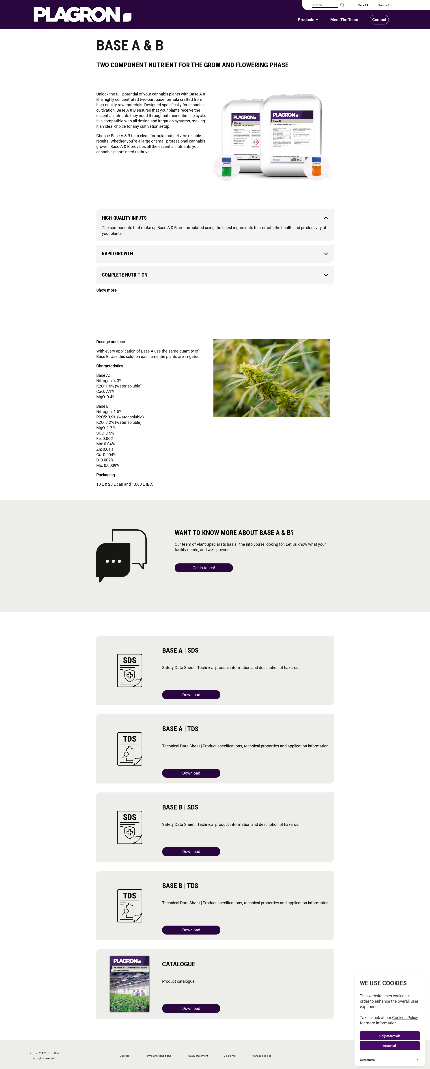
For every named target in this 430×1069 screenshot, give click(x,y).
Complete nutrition (124, 275)
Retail (362, 5)
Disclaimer (230, 1055)
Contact (379, 19)
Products (306, 19)
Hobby (383, 5)
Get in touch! (204, 567)
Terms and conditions (158, 1055)
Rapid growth (117, 254)
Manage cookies (261, 1055)
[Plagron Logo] (82, 14)
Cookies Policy (405, 1017)
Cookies (124, 1055)
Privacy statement (197, 1055)
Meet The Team (344, 19)
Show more (106, 290)
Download (191, 694)
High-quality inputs (124, 218)
